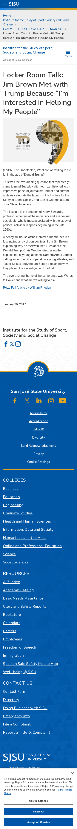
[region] (38, 798)
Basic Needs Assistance (23, 598)
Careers (9, 631)
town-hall (56, 29)
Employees (12, 639)
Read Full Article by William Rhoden (27, 287)
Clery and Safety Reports (25, 606)
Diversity (38, 437)
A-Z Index (11, 581)
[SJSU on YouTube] (62, 400)
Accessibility (38, 413)
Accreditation (38, 421)
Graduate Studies (18, 513)
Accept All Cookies (38, 822)
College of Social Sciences (17, 60)
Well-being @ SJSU (19, 671)
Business (10, 488)
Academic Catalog (18, 590)
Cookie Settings (38, 462)
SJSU (14, 4)
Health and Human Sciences (27, 521)
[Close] (72, 773)
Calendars (11, 622)
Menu (68, 56)
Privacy (38, 454)
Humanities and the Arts (24, 537)
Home (7, 16)
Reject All (38, 811)
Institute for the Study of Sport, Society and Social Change (36, 22)
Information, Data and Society (28, 529)
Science (9, 554)
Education (11, 496)
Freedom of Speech (19, 647)
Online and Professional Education (32, 545)
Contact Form (14, 691)
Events (7, 29)
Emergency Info (16, 716)
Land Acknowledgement (38, 446)
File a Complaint (17, 724)
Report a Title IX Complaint (26, 732)
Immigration (13, 655)
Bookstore (12, 614)
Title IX (38, 429)
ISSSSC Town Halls (31, 29)
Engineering (13, 505)
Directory (11, 699)
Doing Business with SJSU (25, 707)
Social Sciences (15, 562)
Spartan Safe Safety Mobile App (30, 663)
